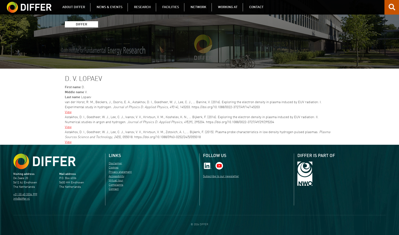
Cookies (113, 167)
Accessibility (116, 176)
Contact (114, 189)
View (68, 112)
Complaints (116, 185)
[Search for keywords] (392, 8)
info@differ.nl (21, 199)
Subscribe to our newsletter (221, 176)
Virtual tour (116, 180)
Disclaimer (115, 163)
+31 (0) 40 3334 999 (25, 194)
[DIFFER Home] (29, 5)
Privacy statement (120, 172)
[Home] (44, 161)
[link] (207, 165)
